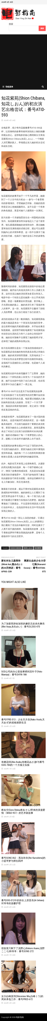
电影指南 (20, 1017)
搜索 (11, 24)
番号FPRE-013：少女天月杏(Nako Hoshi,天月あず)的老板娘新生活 (23, 721)
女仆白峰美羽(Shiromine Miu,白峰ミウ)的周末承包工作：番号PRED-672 (22, 998)
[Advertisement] (23, 59)
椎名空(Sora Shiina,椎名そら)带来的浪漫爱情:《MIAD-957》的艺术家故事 (23, 811)
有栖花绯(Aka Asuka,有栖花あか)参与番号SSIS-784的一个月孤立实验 (22, 763)
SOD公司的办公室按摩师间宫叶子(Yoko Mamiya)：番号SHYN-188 (21, 673)
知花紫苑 (38, 548)
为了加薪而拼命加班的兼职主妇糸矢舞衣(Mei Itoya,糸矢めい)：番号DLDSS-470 (23, 625)
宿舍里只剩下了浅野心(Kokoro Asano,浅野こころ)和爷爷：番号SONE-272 (23, 950)
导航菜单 (9, 86)
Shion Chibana (15, 548)
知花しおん (28, 548)
